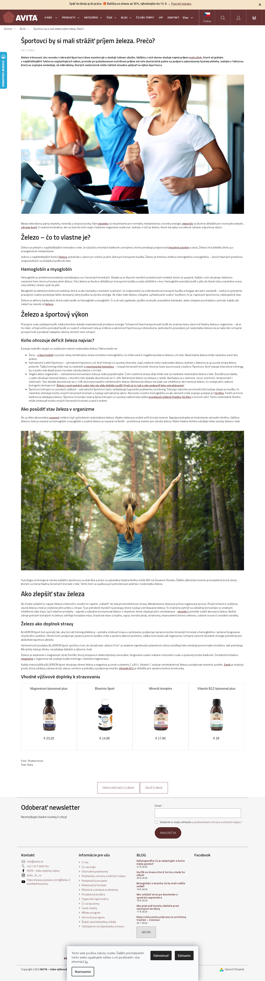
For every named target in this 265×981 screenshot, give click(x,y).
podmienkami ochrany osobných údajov (217, 822)
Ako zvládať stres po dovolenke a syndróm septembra (157, 896)
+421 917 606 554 (38, 866)
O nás (85, 862)
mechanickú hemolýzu (100, 366)
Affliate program (91, 912)
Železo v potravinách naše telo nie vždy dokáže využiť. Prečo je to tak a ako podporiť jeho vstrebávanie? (120, 385)
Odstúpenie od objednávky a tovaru (103, 926)
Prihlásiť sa (168, 833)
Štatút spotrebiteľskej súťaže (99, 922)
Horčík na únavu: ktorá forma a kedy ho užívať (161, 873)
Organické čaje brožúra (95, 899)
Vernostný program (93, 917)
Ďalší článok (154, 788)
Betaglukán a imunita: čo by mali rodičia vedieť (161, 885)
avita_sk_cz (34, 875)
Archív (146, 932)
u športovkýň (45, 355)
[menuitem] (51, 17)
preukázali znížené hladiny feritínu (169, 397)
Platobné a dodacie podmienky (100, 890)
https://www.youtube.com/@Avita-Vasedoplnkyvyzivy (48, 882)
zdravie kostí (29, 227)
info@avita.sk (35, 861)
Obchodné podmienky (95, 871)
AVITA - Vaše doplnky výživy (43, 871)
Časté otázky (89, 908)
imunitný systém (178, 247)
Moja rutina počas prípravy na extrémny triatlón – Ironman (161, 918)
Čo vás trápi (89, 867)
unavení (54, 417)
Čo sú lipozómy (90, 903)
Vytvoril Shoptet (234, 969)
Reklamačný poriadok (94, 881)
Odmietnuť (161, 955)
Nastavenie (83, 971)
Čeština (207, 21)
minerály (187, 223)
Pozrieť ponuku (181, 3)
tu (86, 961)
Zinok (227, 664)
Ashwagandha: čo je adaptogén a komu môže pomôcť (161, 862)
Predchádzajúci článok (118, 788)
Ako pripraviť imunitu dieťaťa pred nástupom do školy (158, 907)
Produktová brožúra (93, 894)
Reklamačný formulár (94, 885)
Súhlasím (184, 955)
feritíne (219, 393)
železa (63, 257)
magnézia (27, 659)
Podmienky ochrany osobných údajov (104, 876)
